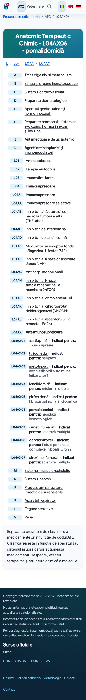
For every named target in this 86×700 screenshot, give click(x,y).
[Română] (62, 6)
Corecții (70, 678)
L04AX (44, 63)
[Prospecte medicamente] (7, 6)
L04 (17, 63)
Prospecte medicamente (21, 17)
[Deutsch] (79, 6)
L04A (29, 63)
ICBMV (45, 661)
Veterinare (35, 6)
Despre (8, 678)
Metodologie (52, 678)
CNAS (7, 661)
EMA (34, 661)
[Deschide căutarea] (49, 6)
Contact (9, 689)
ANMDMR (21, 661)
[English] (70, 6)
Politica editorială (29, 678)
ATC (21, 6)
